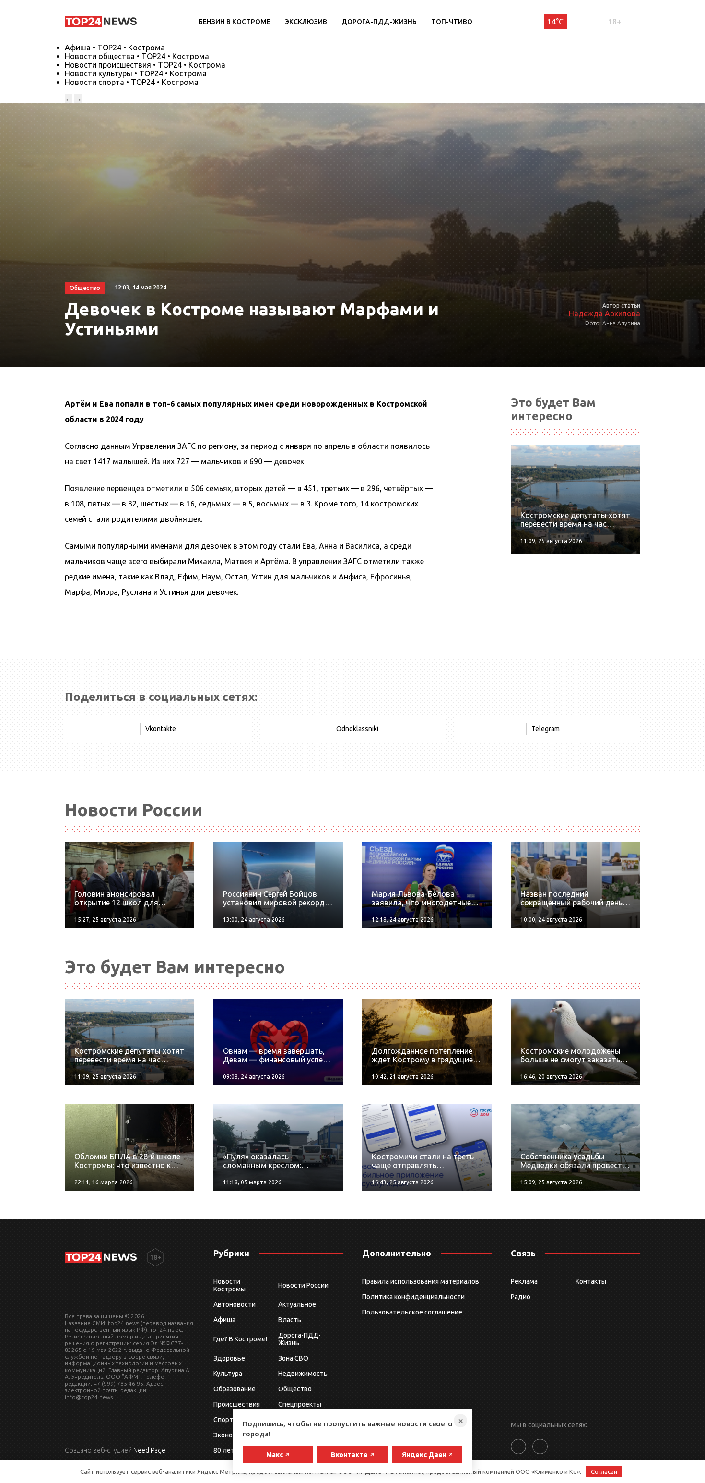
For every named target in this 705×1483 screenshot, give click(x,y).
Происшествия (236, 1404)
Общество (295, 1389)
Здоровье (229, 1358)
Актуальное (297, 1304)
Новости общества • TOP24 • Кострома (137, 56)
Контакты (591, 1281)
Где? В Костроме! (240, 1339)
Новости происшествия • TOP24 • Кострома (145, 64)
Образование (234, 1389)
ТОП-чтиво (451, 21)
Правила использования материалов (420, 1281)
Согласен (604, 1471)
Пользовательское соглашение (412, 1312)
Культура (227, 1373)
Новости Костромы (229, 1285)
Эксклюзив (306, 21)
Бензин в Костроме (234, 21)
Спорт (223, 1419)
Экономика (230, 1435)
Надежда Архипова (604, 313)
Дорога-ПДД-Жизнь (379, 21)
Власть (289, 1320)
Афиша (224, 1320)
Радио (520, 1297)
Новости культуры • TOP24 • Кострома (136, 73)
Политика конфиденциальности (413, 1297)
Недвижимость (303, 1373)
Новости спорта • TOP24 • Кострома (132, 82)
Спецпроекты (299, 1404)
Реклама (524, 1281)
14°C (555, 21)
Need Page (149, 1450)
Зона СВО (293, 1358)
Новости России (303, 1285)
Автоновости (234, 1304)
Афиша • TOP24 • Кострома (115, 47)
